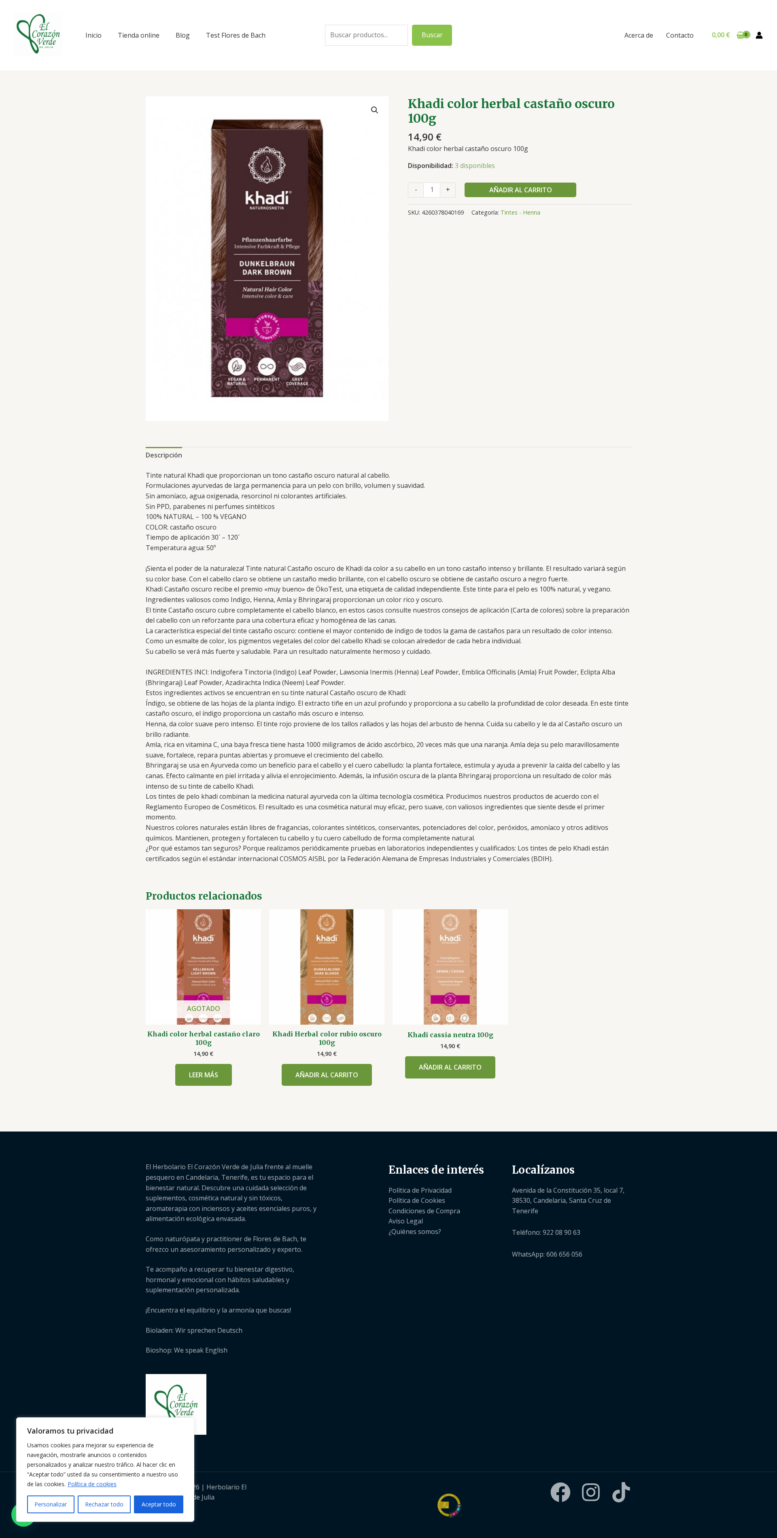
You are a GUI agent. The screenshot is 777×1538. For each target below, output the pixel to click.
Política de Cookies (416, 1200)
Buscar (432, 34)
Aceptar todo (159, 1504)
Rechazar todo (104, 1504)
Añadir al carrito (520, 189)
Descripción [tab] (164, 455)
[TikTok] (621, 1492)
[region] (105, 1469)
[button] (374, 110)
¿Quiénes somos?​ (414, 1231)
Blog (183, 35)
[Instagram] (591, 1492)
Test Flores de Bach (235, 35)
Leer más (203, 1074)
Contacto (680, 35)
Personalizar (50, 1504)
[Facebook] (560, 1492)
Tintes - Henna (520, 212)
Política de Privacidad (420, 1190)
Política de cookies (92, 1484)
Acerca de (638, 35)
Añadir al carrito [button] (326, 1074)
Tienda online (138, 35)
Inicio (93, 35)
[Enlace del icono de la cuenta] (759, 35)
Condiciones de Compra (424, 1210)
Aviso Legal (405, 1221)
